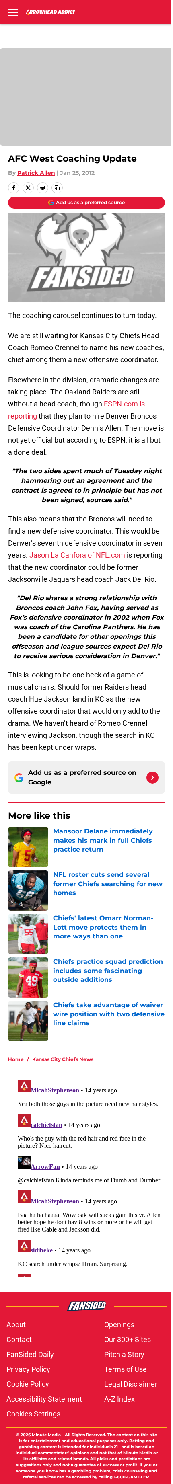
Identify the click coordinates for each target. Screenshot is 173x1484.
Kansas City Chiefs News (62, 1059)
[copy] (57, 187)
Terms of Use (125, 1369)
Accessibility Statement (44, 1399)
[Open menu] (13, 12)
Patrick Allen (36, 173)
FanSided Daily (30, 1354)
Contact (19, 1339)
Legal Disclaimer (130, 1384)
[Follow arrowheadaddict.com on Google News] (152, 778)
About (16, 1324)
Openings (119, 1324)
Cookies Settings (33, 1414)
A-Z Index (119, 1399)
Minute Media (46, 1434)
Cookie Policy (27, 1384)
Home (16, 1059)
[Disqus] (89, 1176)
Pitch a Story (124, 1354)
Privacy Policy (28, 1369)
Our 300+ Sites (127, 1339)
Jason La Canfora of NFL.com (78, 555)
